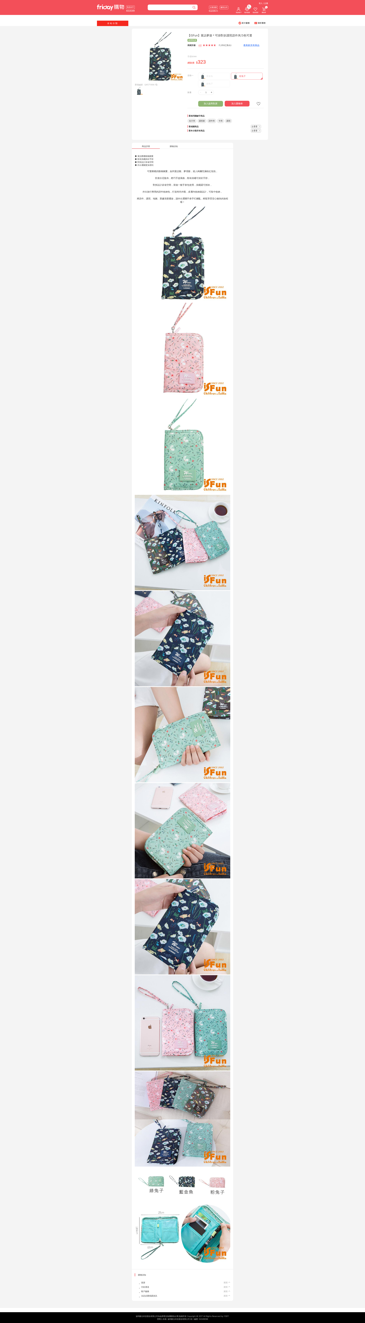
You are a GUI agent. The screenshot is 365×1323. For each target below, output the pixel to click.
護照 (228, 121)
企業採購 (213, 7)
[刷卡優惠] (244, 22)
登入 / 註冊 (263, 3)
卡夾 (221, 121)
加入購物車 (237, 103)
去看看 (255, 126)
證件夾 (212, 121)
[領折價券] (260, 22)
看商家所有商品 (251, 45)
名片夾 (192, 121)
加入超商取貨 (210, 103)
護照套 (202, 121)
